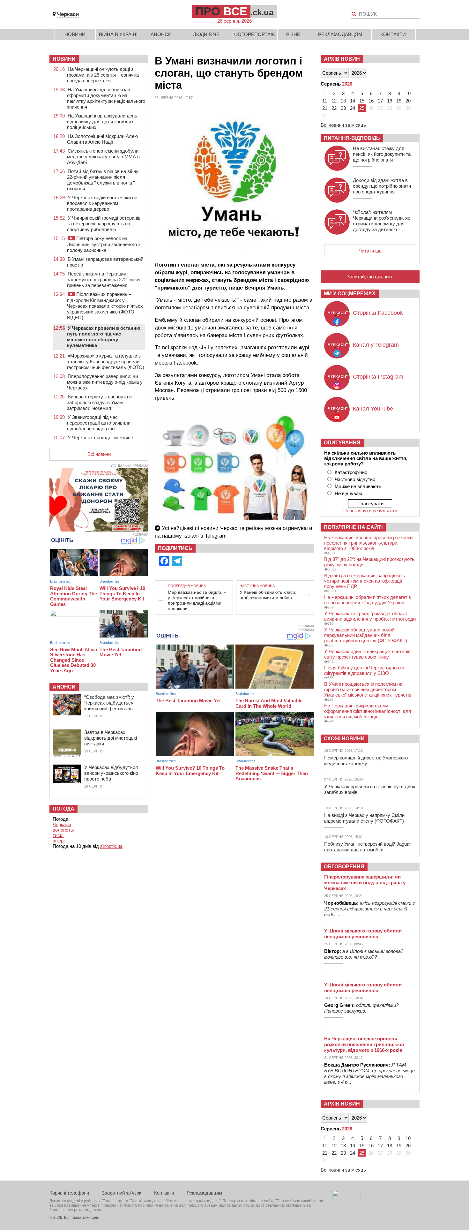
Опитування (342, 442)
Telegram (216, 536)
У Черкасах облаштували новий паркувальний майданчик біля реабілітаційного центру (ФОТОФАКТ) (365, 635)
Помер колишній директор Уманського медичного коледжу (366, 760)
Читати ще (370, 250)
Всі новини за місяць (343, 125)
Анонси (161, 34)
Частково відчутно (355, 479)
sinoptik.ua (111, 846)
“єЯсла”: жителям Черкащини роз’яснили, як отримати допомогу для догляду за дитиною (381, 220)
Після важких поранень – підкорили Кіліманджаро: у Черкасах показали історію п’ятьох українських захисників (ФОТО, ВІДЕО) (105, 305)
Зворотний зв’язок (121, 1193)
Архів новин (342, 59)
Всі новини (99, 454)
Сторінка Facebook (378, 313)
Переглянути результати (370, 510)
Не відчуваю (348, 493)
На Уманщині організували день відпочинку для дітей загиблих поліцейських (102, 121)
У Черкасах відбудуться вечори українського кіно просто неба (111, 773)
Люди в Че (206, 34)
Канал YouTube (373, 408)
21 (324, 108)
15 (361, 100)
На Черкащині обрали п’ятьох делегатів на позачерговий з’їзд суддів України (367, 599)
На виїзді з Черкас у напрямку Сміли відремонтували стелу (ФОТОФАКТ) (364, 818)
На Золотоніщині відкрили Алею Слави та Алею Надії (102, 139)
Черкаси (68, 14)
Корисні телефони (69, 1193)
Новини (75, 34)
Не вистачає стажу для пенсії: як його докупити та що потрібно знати (382, 154)
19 (398, 100)
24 (352, 108)
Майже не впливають (358, 486)
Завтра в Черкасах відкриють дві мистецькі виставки (110, 737)
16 (371, 100)
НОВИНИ (64, 59)
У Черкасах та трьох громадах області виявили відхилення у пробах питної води (370, 616)
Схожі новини (344, 738)
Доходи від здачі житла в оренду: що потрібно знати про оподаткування (382, 185)
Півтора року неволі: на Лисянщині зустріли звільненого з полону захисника (103, 244)
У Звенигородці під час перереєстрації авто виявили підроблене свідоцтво (98, 422)
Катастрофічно (351, 472)
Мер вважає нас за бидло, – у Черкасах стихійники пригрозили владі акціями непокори (197, 600)
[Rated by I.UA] (346, 1198)
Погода (63, 808)
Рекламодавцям (340, 34)
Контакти (393, 34)
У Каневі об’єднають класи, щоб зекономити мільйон (268, 595)
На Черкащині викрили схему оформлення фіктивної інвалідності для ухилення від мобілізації (367, 711)
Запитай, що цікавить (370, 276)
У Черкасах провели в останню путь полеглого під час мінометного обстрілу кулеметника (103, 336)
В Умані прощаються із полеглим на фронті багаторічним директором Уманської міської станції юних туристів (367, 689)
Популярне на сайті (353, 527)
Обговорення (344, 866)
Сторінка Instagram (378, 377)
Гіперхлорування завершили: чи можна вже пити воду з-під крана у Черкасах (105, 382)
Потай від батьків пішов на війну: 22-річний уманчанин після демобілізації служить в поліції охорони (103, 180)
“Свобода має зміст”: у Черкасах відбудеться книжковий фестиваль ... (111, 702)
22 (334, 108)
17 (380, 100)
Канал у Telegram (376, 345)
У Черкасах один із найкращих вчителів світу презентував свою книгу (367, 654)
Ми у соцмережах (350, 293)
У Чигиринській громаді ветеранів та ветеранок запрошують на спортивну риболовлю (103, 223)
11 (324, 100)
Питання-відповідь (352, 138)
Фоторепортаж (254, 34)
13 (343, 100)
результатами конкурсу (264, 265)
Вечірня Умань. (264, 288)
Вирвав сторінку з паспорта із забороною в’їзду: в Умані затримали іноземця (99, 402)
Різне (293, 34)
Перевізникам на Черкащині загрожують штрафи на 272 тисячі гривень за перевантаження (104, 279)
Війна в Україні (118, 34)
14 (352, 100)
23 (343, 108)
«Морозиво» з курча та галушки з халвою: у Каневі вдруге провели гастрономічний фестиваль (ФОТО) (105, 361)
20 (408, 100)
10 (408, 93)
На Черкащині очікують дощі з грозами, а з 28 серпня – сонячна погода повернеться (103, 74)
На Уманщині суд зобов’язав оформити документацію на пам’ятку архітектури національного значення (106, 98)
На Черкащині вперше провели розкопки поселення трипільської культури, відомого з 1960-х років (368, 543)
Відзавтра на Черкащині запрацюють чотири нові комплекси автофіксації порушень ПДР (364, 581)
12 (334, 100)
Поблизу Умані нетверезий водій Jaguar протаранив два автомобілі (367, 846)
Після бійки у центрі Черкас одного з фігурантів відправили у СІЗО (364, 670)
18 (389, 100)
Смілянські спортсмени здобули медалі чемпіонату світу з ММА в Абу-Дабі (103, 156)
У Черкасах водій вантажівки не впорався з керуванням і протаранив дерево (102, 203)
